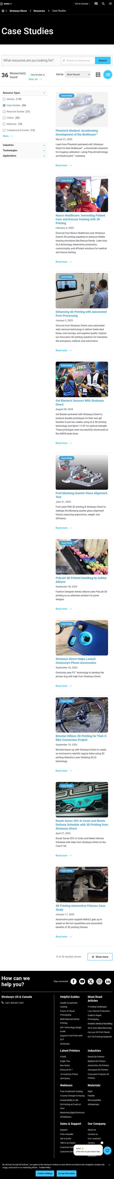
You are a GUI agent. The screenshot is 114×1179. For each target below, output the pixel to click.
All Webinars (65, 1117)
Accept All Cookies (66, 1173)
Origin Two (65, 1061)
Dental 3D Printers (96, 1056)
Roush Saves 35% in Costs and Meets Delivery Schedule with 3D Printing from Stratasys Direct (82, 824)
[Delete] (44, 75)
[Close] (109, 1165)
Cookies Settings (45, 1173)
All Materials (93, 1104)
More (6, 136)
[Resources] (49, 10)
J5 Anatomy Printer (69, 1074)
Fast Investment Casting (71, 1091)
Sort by (60, 74)
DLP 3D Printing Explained (100, 1036)
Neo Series (65, 1065)
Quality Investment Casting (68, 1005)
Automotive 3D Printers (98, 1065)
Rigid (90, 1091)
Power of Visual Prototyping (67, 1013)
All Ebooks (65, 1044)
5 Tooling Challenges (97, 1007)
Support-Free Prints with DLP (71, 1037)
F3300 (63, 1056)
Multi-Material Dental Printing (69, 1021)
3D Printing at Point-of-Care (70, 1106)
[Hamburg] (110, 3)
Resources (39, 10)
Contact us (93, 1134)
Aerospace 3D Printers (98, 1070)
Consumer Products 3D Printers (98, 1076)
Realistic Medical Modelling (100, 1023)
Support (64, 1130)
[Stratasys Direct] (30, 10)
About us (92, 1130)
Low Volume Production (99, 1011)
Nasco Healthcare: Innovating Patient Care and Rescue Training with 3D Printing (80, 219)
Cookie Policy (45, 1167)
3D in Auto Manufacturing (99, 1028)
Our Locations (94, 1138)
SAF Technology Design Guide (70, 1029)
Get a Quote (65, 1138)
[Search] (103, 3)
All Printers (65, 1078)
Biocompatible (94, 1100)
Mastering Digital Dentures (72, 1112)
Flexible (91, 1095)
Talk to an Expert (67, 1143)
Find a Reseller (66, 1134)
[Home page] (2, 11)
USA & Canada (81, 4)
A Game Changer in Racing (72, 1095)
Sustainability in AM (69, 1100)
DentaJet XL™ (66, 1070)
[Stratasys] (6, 4)
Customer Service (68, 1151)
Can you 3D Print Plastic (99, 1032)
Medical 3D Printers (97, 1061)
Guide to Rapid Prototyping (94, 1017)
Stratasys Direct (18, 10)
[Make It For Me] (96, 3)
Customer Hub (66, 1147)
